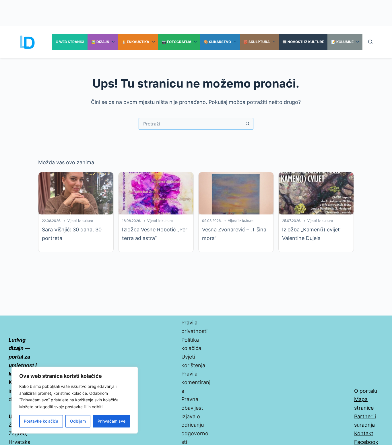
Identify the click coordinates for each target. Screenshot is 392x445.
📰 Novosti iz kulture (303, 42)
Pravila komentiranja (195, 382)
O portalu (365, 391)
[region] (74, 400)
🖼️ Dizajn (100, 42)
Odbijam (78, 421)
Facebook (366, 442)
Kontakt (363, 433)
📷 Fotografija (176, 42)
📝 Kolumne (342, 42)
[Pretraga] (370, 42)
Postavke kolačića (41, 421)
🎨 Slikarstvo (217, 42)
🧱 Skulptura (256, 42)
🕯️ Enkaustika (135, 42)
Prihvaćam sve (111, 421)
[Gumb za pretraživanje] (247, 123)
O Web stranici (70, 42)
